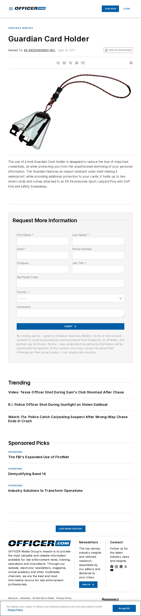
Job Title (79, 263)
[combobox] (70, 298)
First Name (25, 235)
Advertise (25, 598)
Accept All (124, 608)
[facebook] (58, 63)
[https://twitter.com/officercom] (125, 566)
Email (21, 249)
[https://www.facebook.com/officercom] (111, 566)
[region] (70, 608)
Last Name (80, 235)
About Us (13, 598)
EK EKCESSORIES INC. (40, 50)
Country (23, 292)
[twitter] (70, 63)
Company (23, 263)
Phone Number (82, 249)
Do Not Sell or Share (43, 598)
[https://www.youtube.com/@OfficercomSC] (111, 570)
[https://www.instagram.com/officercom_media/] (116, 566)
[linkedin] (64, 63)
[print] (131, 63)
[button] (10, 8)
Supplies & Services (20, 28)
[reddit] (76, 63)
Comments (24, 307)
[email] (83, 63)
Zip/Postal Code (27, 277)
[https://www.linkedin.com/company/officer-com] (121, 566)
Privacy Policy (64, 598)
